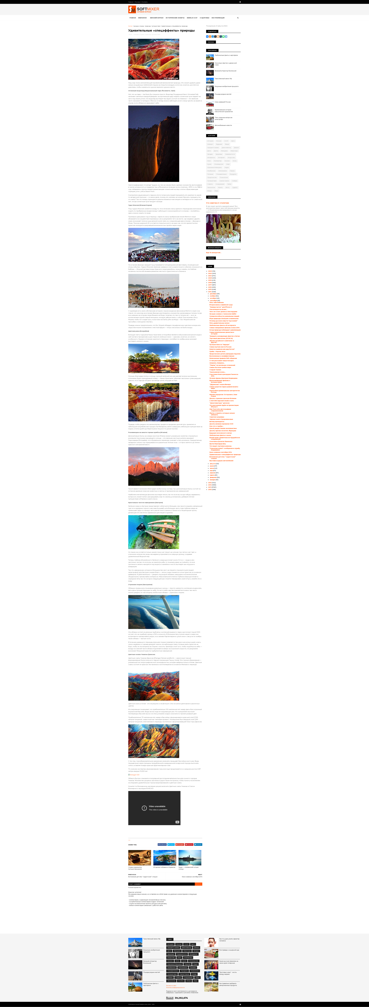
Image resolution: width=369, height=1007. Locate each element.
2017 (210, 285)
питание (210, 174)
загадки (210, 154)
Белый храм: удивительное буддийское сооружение (224, 438)
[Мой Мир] (213, 36)
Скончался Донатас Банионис (220, 441)
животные (234, 151)
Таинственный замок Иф (223, 78)
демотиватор (226, 147)
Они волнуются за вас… (218, 309)
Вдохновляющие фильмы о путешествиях (219, 381)
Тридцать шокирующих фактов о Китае (224, 336)
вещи (227, 144)
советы (210, 184)
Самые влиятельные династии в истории (221, 333)
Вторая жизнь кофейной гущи (221, 305)
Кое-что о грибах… (216, 426)
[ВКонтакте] (207, 36)
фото (227, 187)
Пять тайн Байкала (216, 302)
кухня (209, 164)
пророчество (212, 177)
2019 (210, 280)
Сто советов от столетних (217, 203)
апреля (213, 473)
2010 (210, 489)
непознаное (223, 171)
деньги (236, 147)
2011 (210, 487)
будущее (219, 144)
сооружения (220, 184)
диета (216, 151)
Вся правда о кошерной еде (229, 982)
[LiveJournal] (221, 36)
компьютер (217, 161)
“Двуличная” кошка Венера (220, 384)
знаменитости (230, 154)
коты (234, 161)
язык (216, 191)
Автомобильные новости (223, 125)
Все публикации (218, 18)
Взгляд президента (216, 421)
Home (130, 26)
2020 (210, 278)
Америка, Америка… (217, 363)
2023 (210, 271)
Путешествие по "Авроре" (219, 344)
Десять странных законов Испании (222, 398)
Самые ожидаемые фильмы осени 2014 (224, 328)
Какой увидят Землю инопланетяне (223, 428)
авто (233, 141)
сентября (213, 300)
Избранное (142, 18)
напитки (187, 996)
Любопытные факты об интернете (222, 325)
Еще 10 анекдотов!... (213, 252)
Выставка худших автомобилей (221, 461)
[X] (215, 36)
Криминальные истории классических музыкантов (224, 111)
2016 (210, 287)
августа (213, 464)
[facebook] (240, 2)
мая (211, 470)
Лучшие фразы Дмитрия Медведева (223, 378)
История (210, 141)
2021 (210, 276)
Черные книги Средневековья (221, 419)
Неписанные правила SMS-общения (223, 358)
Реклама (137, 2)
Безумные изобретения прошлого (227, 86)
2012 (210, 485)
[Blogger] (218, 36)
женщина (224, 151)
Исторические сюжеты (175, 18)
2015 (210, 289)
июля (212, 466)
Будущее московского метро (220, 433)
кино (209, 161)
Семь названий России (223, 102)
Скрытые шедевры (216, 417)
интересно (211, 157)
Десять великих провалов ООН (221, 424)
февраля (213, 477)
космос (227, 161)
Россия (218, 141)
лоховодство (218, 164)
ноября (213, 296)
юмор (209, 191)
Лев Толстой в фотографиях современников (220, 410)
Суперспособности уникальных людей (224, 316)
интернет (221, 157)
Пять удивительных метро (219, 323)
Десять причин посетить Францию (222, 431)
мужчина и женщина (214, 167)
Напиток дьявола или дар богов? (222, 349)
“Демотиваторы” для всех (219, 403)
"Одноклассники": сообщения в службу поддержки (224, 449)
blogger (198, 916)
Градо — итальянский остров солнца (188, 900)
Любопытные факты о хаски (220, 435)
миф (227, 164)
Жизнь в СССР (192, 18)
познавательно (221, 174)
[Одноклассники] (210, 36)
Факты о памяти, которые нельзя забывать (222, 414)
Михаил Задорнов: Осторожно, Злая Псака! (223, 395)
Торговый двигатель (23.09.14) (221, 338)
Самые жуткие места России (220, 347)
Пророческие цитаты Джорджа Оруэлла (224, 354)
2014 (210, 292)
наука (227, 167)
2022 (210, 273)
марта (212, 475)
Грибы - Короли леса (217, 351)
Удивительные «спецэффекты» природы (225, 454)
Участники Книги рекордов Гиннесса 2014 (223, 375)
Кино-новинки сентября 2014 (220, 452)
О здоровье (204, 18)
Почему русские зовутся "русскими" (223, 321)
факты (220, 187)
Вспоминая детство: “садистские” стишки (222, 457)
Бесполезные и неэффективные (221, 356)
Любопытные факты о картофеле (226, 55)
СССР (226, 141)
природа (148, 26)
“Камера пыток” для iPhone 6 (220, 307)
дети (209, 151)
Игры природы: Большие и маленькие (224, 318)
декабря (213, 294)
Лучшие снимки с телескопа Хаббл (222, 314)
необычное (211, 171)
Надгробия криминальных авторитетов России (224, 391)
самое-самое (224, 181)
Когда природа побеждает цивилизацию (225, 330)
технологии (211, 187)
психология (224, 177)
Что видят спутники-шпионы (220, 446)
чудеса (234, 187)
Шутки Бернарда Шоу (217, 444)
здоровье (219, 154)
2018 (210, 282)
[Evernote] (223, 36)
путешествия (156, 26)
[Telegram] (226, 36)
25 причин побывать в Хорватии (164, 900)
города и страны (138, 26)
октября (213, 298)
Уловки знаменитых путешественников (135, 900)
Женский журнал (156, 18)
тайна (229, 184)
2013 (210, 483)
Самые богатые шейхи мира (220, 367)
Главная (130, 2)
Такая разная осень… (217, 372)
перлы (232, 171)
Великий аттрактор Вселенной (225, 71)
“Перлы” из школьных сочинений (222, 365)
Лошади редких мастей (223, 94)
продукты (233, 174)
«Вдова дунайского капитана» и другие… (221, 341)
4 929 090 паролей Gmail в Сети (221, 401)
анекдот (210, 144)
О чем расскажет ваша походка (221, 360)
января (213, 480)
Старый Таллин (215, 370)
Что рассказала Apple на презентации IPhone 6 (224, 406)
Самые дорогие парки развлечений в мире (223, 387)
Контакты (145, 2)
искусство (231, 157)
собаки (234, 181)
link (129, 872)
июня (212, 468)
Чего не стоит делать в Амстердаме (223, 311)
